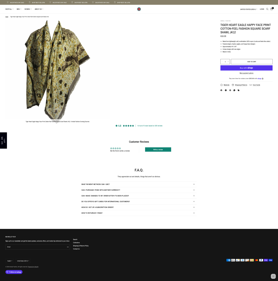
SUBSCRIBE (154, 146)
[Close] (167, 123)
